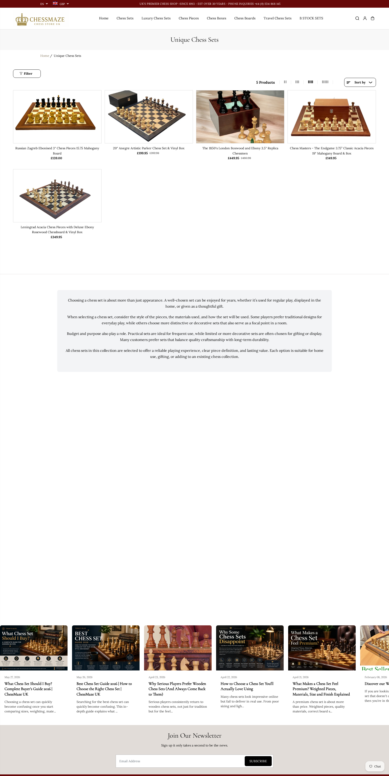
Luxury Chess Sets (156, 18)
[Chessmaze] (41, 18)
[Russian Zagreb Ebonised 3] (57, 116)
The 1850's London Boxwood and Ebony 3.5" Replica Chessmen (240, 150)
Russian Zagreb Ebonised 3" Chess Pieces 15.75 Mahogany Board (57, 150)
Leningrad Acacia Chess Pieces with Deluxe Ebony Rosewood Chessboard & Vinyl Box (57, 229)
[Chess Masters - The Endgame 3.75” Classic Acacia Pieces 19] (331, 116)
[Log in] (365, 18)
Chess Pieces (189, 18)
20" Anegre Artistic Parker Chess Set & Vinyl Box (148, 148)
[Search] (357, 18)
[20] (149, 116)
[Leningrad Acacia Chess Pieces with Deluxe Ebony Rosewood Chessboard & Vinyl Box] (57, 195)
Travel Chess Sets (278, 18)
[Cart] (372, 18)
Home (104, 18)
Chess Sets (125, 18)
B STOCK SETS (311, 18)
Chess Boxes (216, 18)
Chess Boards (245, 18)
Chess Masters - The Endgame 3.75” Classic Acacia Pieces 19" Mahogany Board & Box (331, 150)
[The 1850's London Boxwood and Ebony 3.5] (240, 116)
